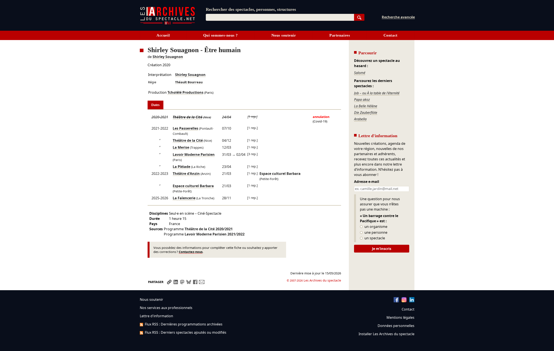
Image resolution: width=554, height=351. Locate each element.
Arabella (360, 119)
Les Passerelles (185, 128)
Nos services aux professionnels (166, 307)
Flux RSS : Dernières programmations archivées (183, 324)
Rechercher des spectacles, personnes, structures (251, 9)
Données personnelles (396, 325)
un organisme (375, 227)
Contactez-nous (191, 252)
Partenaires (339, 35)
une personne (375, 233)
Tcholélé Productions (185, 92)
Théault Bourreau (189, 82)
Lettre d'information (156, 316)
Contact (390, 35)
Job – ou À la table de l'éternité (376, 93)
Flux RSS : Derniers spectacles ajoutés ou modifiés (185, 332)
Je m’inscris (381, 248)
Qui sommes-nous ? (220, 35)
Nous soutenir (283, 35)
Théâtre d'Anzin (186, 173)
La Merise (181, 147)
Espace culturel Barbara (193, 186)
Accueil (163, 35)
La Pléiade (181, 166)
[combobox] (280, 17)
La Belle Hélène (365, 106)
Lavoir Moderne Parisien (194, 154)
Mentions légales (400, 317)
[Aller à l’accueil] (167, 23)
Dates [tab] (155, 105)
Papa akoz (362, 99)
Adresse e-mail (366, 182)
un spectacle (374, 238)
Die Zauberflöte (365, 112)
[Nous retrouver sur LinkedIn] (411, 301)
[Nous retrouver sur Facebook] (396, 301)
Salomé (359, 72)
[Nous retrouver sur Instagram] (404, 301)
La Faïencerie (184, 198)
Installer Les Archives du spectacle (386, 334)
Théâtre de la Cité (187, 117)
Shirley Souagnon (168, 56)
